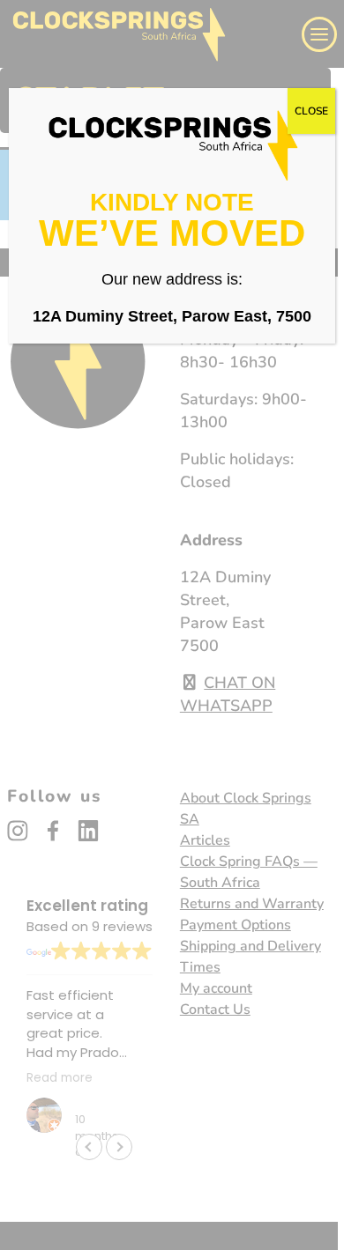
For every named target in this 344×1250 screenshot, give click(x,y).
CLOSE (311, 111)
